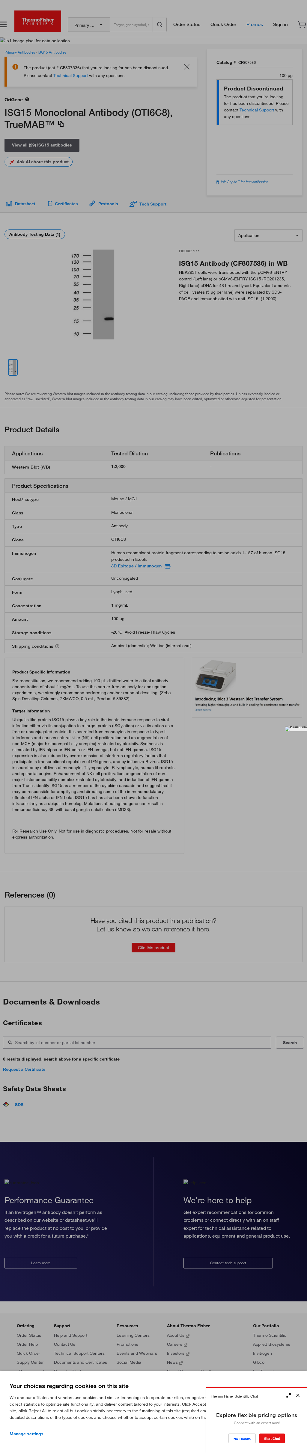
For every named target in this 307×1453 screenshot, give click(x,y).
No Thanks (242, 1439)
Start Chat (272, 1438)
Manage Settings (26, 1434)
